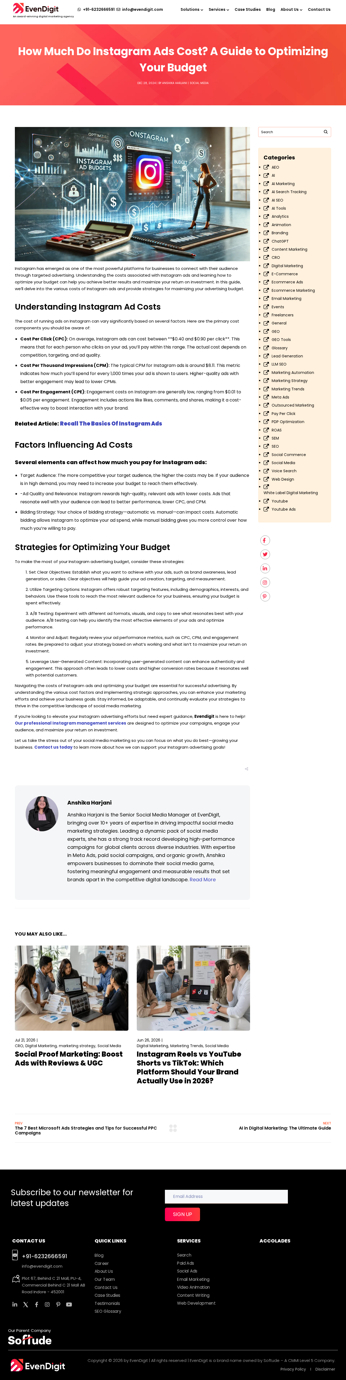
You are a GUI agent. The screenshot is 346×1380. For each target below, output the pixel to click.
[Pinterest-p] (58, 1304)
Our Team (105, 1279)
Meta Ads (280, 397)
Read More (203, 879)
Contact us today (53, 747)
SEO (275, 446)
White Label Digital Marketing (291, 492)
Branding (280, 233)
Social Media (199, 83)
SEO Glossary (108, 1311)
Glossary (280, 348)
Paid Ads (185, 1263)
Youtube (280, 501)
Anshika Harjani (174, 83)
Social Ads (187, 1271)
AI (273, 175)
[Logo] (36, 8)
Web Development (196, 1303)
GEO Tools (281, 339)
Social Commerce (289, 454)
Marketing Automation (293, 372)
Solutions (190, 9)
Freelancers (283, 315)
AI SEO (277, 200)
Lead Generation (287, 356)
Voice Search (284, 471)
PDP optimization (288, 421)
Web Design (283, 479)
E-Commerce (285, 274)
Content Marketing (289, 249)
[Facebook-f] (36, 1304)
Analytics (280, 216)
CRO (19, 1046)
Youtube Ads (284, 509)
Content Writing (193, 1295)
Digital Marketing (41, 1046)
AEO (275, 167)
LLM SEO (279, 364)
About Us (290, 9)
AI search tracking (289, 192)
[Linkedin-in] (15, 1304)
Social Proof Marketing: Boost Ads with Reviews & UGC (69, 1058)
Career (102, 1264)
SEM (275, 438)
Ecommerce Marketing (293, 290)
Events (278, 307)
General (279, 323)
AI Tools (279, 208)
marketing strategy (77, 1046)
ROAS (277, 430)
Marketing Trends (186, 1046)
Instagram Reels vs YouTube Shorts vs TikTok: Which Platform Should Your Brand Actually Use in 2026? (189, 1067)
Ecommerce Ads (287, 282)
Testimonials (107, 1304)
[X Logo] (25, 1304)
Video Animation (193, 1287)
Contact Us (319, 9)
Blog (270, 9)
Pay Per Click (283, 413)
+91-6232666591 (44, 1256)
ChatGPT (280, 241)
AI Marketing (283, 183)
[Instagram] (47, 1304)
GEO (276, 331)
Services (217, 9)
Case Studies (248, 9)
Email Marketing (286, 298)
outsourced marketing (293, 405)
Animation (281, 224)
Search (184, 1255)
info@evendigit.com (42, 1266)
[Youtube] (69, 1304)
